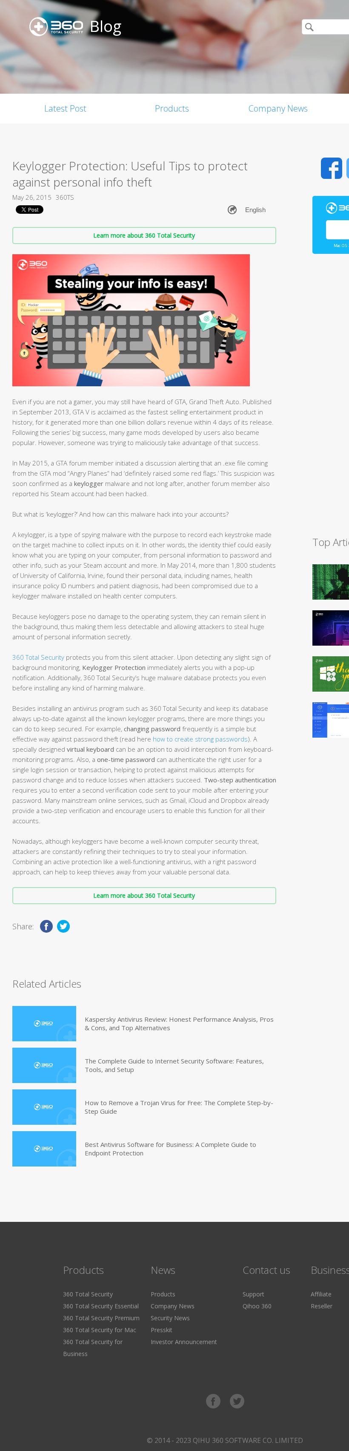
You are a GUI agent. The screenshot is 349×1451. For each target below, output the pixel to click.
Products (172, 108)
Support (253, 1294)
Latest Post (65, 108)
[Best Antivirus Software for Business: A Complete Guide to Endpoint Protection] (44, 1149)
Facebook (331, 168)
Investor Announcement (184, 1342)
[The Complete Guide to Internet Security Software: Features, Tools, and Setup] (44, 1065)
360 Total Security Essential (101, 1306)
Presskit (161, 1330)
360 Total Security (38, 657)
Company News (278, 108)
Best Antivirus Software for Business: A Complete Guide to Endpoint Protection (170, 1148)
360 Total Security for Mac (99, 1330)
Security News (170, 1318)
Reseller (321, 1306)
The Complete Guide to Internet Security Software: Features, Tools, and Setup (174, 1065)
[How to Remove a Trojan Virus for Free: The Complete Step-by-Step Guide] (44, 1107)
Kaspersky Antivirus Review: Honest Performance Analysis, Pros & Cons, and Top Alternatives (179, 1023)
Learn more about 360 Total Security (144, 235)
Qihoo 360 (257, 1306)
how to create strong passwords (200, 739)
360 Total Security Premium (101, 1318)
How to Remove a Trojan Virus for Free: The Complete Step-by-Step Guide (179, 1106)
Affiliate (321, 1294)
